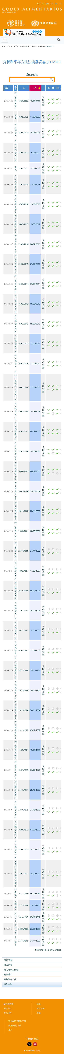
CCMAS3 (8, 917)
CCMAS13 (8, 730)
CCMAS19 (8, 610)
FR (51, 3)
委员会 (22, 46)
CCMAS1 (8, 940)
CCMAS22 (8, 551)
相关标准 (8, 964)
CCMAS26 (8, 471)
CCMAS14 (8, 710)
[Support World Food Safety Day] (24, 32)
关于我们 (7, 1008)
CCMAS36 (8, 264)
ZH (42, 3)
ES (60, 3)
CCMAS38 (8, 224)
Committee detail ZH (36, 46)
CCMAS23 (8, 531)
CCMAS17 (8, 650)
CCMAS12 (8, 750)
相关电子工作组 (11, 969)
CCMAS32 (8, 343)
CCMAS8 (8, 829)
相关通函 (8, 974)
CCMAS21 (8, 570)
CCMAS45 (8, 101)
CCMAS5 (8, 893)
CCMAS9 (8, 809)
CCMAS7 (8, 849)
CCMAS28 (8, 431)
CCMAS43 (8, 132)
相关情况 (8, 959)
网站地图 (40, 1008)
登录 (10, 1029)
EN (47, 3)
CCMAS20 (8, 590)
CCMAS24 (8, 511)
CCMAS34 (8, 303)
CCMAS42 (8, 152)
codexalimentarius (10, 46)
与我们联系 (8, 1004)
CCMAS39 (8, 204)
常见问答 (7, 1013)
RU (56, 3)
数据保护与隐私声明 (17, 1021)
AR (38, 3)
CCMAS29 (8, 411)
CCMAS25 (8, 491)
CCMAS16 (8, 670)
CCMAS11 (8, 770)
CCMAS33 (8, 323)
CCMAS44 (8, 116)
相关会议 (8, 984)
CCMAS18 (8, 630)
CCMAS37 (8, 244)
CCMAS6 (8, 873)
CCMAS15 (8, 690)
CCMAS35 (8, 284)
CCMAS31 (8, 363)
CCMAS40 (8, 184)
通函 (38, 1004)
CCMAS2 (8, 929)
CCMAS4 (8, 905)
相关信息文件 (10, 979)
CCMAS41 (8, 168)
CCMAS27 (8, 451)
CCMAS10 (8, 790)
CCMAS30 (8, 387)
